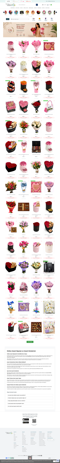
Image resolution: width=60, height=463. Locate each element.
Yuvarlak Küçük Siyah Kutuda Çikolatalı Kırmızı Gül (49, 215)
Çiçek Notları (32, 440)
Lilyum (14, 435)
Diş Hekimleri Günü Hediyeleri (42, 445)
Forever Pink (23, 54)
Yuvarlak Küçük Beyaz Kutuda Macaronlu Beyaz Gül (23, 74)
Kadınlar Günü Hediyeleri (42, 434)
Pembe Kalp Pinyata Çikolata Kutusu (36, 194)
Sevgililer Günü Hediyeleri (42, 433)
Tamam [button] (56, 461)
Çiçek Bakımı (32, 439)
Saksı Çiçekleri (23, 439)
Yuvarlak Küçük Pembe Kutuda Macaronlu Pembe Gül (11, 54)
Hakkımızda (15, 444)
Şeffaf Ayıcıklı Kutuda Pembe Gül (11, 114)
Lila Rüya (11, 74)
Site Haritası (15, 446)
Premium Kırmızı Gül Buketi (36, 114)
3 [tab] (30, 16)
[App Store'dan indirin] (26, 419)
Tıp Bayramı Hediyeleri (41, 440)
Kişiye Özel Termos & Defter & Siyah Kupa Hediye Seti (49, 275)
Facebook (50, 433)
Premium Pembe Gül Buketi (36, 54)
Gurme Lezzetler (24, 440)
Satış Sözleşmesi (24, 450)
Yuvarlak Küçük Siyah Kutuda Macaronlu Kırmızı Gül (49, 94)
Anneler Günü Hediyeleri (41, 435)
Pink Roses (36, 174)
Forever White (36, 134)
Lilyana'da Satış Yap (52, 1)
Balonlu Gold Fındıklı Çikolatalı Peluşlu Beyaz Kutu (24, 195)
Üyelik (49, 4)
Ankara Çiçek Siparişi (33, 434)
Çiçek (22, 433)
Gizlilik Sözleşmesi (24, 451)
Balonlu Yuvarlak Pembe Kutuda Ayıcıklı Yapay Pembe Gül (36, 94)
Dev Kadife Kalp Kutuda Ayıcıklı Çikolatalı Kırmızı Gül (11, 275)
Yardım (47, 1)
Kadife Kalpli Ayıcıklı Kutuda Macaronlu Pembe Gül (36, 74)
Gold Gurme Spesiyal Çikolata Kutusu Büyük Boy (24, 215)
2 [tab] (29, 16)
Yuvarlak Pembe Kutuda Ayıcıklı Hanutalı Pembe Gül (36, 215)
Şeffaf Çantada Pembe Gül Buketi (49, 114)
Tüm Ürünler (30, 341)
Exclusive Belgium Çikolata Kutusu (36, 154)
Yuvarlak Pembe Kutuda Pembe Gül (49, 134)
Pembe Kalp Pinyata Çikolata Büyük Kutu (49, 54)
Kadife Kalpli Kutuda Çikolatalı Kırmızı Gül (49, 174)
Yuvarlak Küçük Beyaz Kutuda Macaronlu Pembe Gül (49, 154)
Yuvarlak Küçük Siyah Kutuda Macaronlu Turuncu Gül (23, 94)
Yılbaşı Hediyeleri (41, 439)
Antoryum (15, 439)
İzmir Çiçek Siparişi (33, 435)
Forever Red (11, 214)
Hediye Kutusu (23, 435)
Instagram (50, 436)
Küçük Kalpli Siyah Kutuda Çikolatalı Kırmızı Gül (11, 154)
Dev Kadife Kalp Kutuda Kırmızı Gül (11, 174)
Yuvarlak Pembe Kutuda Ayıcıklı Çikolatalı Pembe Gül (36, 255)
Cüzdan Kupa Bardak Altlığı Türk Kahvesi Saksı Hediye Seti (49, 335)
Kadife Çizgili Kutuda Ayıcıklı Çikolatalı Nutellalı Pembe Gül (23, 335)
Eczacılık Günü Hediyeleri (42, 444)
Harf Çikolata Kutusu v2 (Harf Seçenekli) (11, 94)
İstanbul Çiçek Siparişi (33, 433)
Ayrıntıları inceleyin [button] (31, 461)
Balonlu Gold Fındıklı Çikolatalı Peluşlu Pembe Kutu (24, 154)
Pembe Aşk (49, 74)
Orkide (14, 434)
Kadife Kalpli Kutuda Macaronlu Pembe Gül (23, 114)
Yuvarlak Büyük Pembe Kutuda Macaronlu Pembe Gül (23, 175)
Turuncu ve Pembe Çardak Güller (23, 134)
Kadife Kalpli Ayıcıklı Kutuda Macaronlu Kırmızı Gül (49, 235)
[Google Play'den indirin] (26, 422)
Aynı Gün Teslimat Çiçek (25, 444)
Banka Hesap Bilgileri (16, 445)
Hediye (23, 434)
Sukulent (15, 440)
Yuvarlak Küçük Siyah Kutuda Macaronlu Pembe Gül (11, 255)
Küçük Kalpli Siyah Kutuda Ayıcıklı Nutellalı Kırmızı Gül (11, 134)
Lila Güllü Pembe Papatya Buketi (49, 194)
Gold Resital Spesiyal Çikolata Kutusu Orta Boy (36, 335)
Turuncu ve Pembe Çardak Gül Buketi (11, 194)
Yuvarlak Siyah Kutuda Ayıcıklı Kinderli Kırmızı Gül (11, 335)
